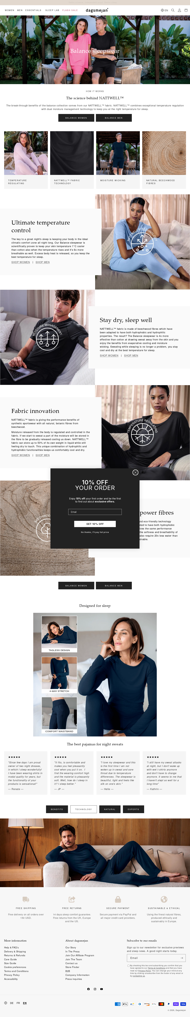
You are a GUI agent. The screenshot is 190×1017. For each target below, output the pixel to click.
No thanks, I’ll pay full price (95, 532)
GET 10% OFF (95, 523)
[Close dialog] (135, 472)
